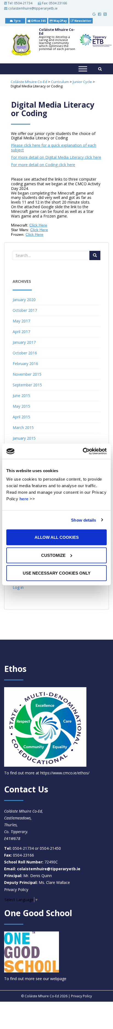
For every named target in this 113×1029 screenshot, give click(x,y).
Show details (83, 520)
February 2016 (25, 363)
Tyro (17, 21)
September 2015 (27, 384)
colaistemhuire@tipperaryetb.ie (32, 8)
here (24, 498)
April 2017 (21, 331)
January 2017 (24, 342)
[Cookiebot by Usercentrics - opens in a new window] (83, 451)
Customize (53, 555)
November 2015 (27, 374)
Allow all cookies (57, 537)
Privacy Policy (16, 889)
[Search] (94, 255)
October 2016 (25, 352)
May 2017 (21, 321)
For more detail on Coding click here (43, 164)
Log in (18, 587)
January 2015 (24, 438)
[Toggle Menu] (82, 68)
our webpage (54, 978)
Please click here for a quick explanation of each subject (53, 147)
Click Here (38, 225)
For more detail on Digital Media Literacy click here (56, 157)
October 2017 (25, 310)
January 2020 (24, 299)
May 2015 (21, 406)
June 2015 (21, 395)
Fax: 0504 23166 (54, 3)
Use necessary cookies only (57, 573)
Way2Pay (60, 21)
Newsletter (82, 21)
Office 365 (38, 21)
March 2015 (23, 427)
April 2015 (21, 416)
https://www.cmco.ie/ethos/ (64, 772)
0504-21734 (23, 3)
